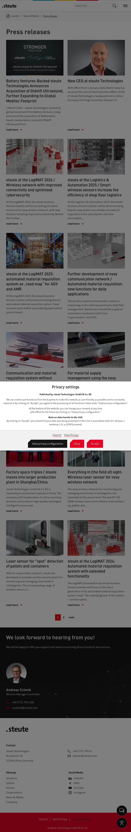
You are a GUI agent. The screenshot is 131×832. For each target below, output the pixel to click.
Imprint (57, 435)
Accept (95, 443)
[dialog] (65, 416)
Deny (77, 443)
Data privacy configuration (47, 443)
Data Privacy (71, 435)
